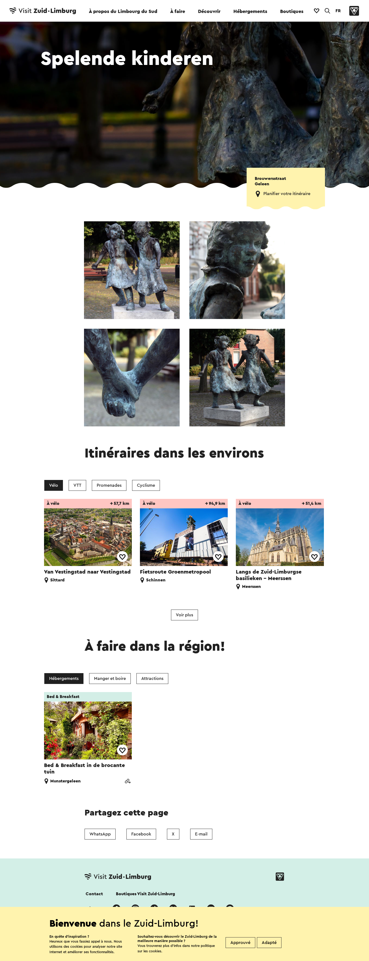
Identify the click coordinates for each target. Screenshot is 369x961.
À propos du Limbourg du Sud (123, 11)
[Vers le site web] (127, 781)
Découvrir (209, 11)
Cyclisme (146, 485)
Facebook (141, 834)
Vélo (53, 485)
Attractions (152, 678)
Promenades (109, 485)
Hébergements (250, 11)
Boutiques (291, 11)
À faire (177, 11)
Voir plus (184, 615)
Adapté (269, 942)
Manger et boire (110, 678)
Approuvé (240, 942)
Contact (94, 894)
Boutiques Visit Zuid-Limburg (145, 894)
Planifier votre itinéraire (286, 194)
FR (338, 11)
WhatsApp (100, 834)
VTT (77, 485)
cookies (155, 951)
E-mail (201, 834)
